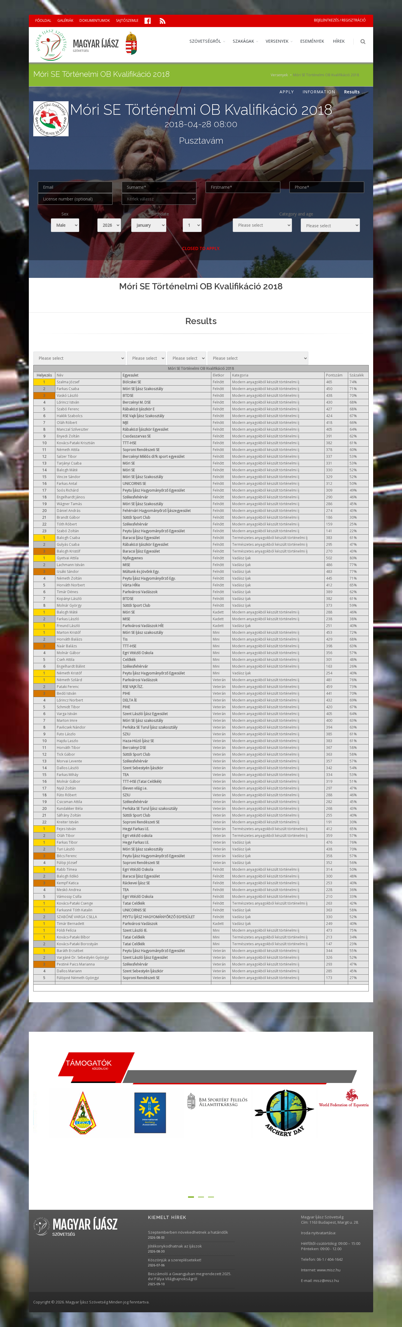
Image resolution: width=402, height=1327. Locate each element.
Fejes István (66, 828)
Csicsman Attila (69, 801)
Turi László (66, 849)
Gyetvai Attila (68, 557)
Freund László (68, 625)
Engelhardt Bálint (71, 666)
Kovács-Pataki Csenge (75, 903)
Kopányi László (69, 598)
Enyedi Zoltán (68, 436)
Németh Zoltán (69, 578)
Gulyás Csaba (68, 544)
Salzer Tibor (67, 456)
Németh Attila (68, 449)
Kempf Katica (68, 882)
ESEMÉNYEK (312, 41)
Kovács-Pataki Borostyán (77, 943)
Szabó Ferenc (68, 409)
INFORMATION (319, 91)
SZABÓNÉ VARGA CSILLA (77, 916)
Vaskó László (67, 395)
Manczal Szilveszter (73, 429)
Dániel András (68, 510)
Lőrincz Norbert (70, 700)
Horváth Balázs (69, 639)
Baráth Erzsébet (70, 950)
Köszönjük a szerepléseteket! (174, 1260)
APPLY (287, 91)
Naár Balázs (67, 645)
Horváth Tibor (68, 747)
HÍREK (339, 41)
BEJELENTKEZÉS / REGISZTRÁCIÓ (340, 20)
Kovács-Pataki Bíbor (73, 937)
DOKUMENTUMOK (94, 20)
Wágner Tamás (69, 503)
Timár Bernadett (70, 923)
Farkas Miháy (67, 774)
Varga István (67, 713)
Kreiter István (68, 822)
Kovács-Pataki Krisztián (76, 442)
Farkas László (68, 618)
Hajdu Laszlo (67, 740)
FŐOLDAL (43, 20)
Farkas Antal (67, 483)
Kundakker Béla (70, 808)
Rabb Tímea (67, 869)
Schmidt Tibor (68, 706)
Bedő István (66, 693)
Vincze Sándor (68, 476)
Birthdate (160, 214)
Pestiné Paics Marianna (76, 964)
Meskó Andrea (69, 889)
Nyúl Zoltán (66, 788)
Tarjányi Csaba (69, 463)
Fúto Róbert (67, 794)
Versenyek (279, 74)
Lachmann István (70, 564)
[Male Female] (65, 225)
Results (352, 91)
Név (60, 375)
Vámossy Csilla (69, 896)
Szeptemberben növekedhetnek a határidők (188, 1232)
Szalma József (68, 381)
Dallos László (68, 767)
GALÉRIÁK (65, 20)
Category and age (296, 214)
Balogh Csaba (68, 537)
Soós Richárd (68, 490)
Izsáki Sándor (68, 571)
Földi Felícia (66, 930)
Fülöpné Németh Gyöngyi (78, 977)
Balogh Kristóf (68, 551)
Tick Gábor (66, 754)
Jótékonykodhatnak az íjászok (175, 1246)
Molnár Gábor (68, 652)
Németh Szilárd (69, 679)
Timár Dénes (67, 591)
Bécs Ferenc (67, 855)
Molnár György (69, 605)
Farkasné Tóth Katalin (74, 910)
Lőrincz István (68, 402)
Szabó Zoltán (68, 530)
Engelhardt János (71, 497)
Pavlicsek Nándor (71, 727)
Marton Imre (67, 720)
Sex (65, 214)
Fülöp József (67, 862)
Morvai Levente (69, 761)
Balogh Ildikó (68, 876)
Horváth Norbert (71, 585)
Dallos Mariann (69, 970)
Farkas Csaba (68, 388)
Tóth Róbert (67, 524)
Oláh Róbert (67, 422)
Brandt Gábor (68, 517)
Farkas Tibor (67, 842)
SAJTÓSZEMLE (127, 20)
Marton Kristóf (69, 632)
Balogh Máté (67, 469)
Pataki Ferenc (68, 686)
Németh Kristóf (69, 673)
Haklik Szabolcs (69, 415)
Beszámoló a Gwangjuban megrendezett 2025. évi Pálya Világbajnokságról (189, 1276)
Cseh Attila (65, 659)
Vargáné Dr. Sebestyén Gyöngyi (83, 957)
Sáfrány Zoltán (69, 815)
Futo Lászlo (66, 734)
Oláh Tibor (66, 835)
